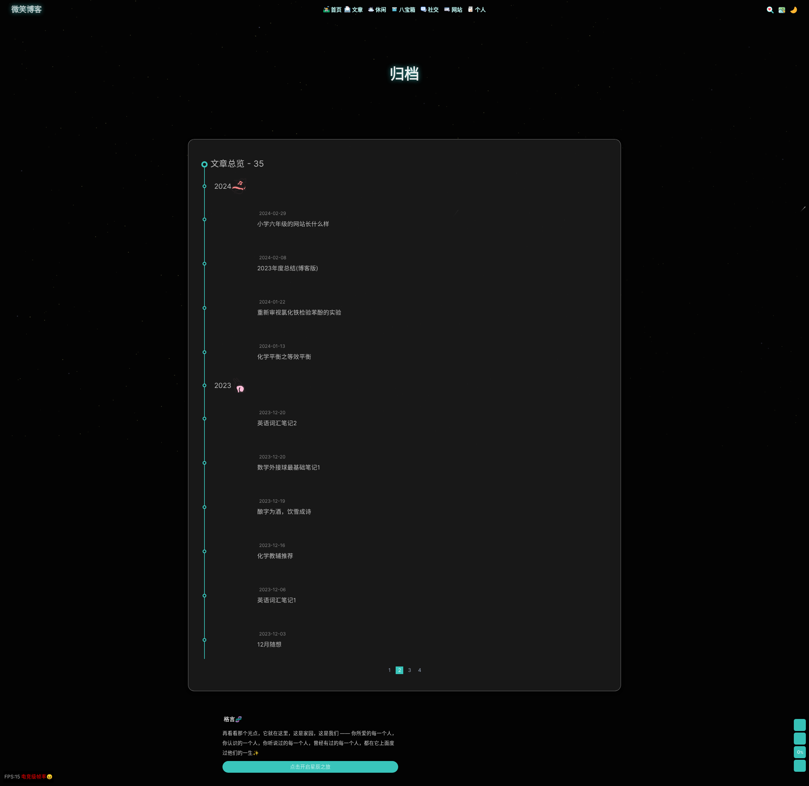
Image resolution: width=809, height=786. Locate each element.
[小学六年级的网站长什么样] (233, 219)
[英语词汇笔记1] (233, 596)
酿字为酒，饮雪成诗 (284, 511)
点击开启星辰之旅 (310, 767)
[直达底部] (800, 766)
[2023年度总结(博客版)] (233, 264)
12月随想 (269, 644)
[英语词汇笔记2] (233, 419)
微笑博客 (26, 9)
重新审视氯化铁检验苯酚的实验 (299, 312)
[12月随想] (233, 640)
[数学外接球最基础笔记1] (233, 463)
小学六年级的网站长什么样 (293, 223)
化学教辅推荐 (275, 555)
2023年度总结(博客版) (287, 268)
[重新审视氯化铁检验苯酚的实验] (233, 308)
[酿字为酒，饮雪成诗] (233, 507)
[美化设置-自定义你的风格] (780, 9)
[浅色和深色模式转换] (792, 9)
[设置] (800, 725)
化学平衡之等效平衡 (284, 356)
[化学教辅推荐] (233, 551)
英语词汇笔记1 (276, 600)
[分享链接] (800, 739)
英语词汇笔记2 (277, 423)
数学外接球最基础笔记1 (288, 467)
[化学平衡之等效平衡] (233, 352)
